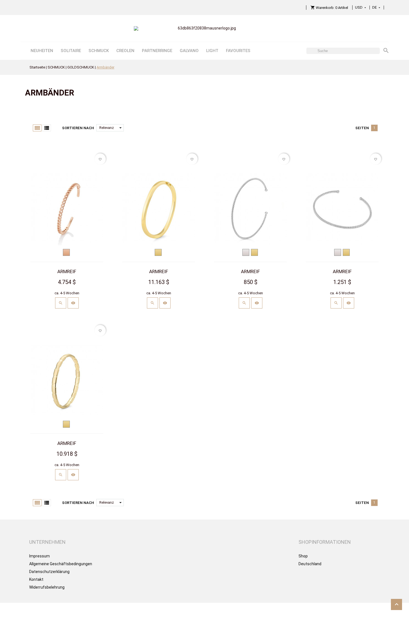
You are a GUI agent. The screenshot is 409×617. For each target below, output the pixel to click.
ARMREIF (66, 271)
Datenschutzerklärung (49, 571)
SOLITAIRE (71, 50)
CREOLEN (125, 50)
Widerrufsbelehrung (47, 587)
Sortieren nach (78, 128)
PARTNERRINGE (157, 50)
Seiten (362, 128)
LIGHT (212, 50)
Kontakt (36, 579)
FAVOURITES (238, 50)
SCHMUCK (98, 50)
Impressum (39, 556)
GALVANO (189, 50)
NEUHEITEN (42, 50)
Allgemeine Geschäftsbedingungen (60, 564)
